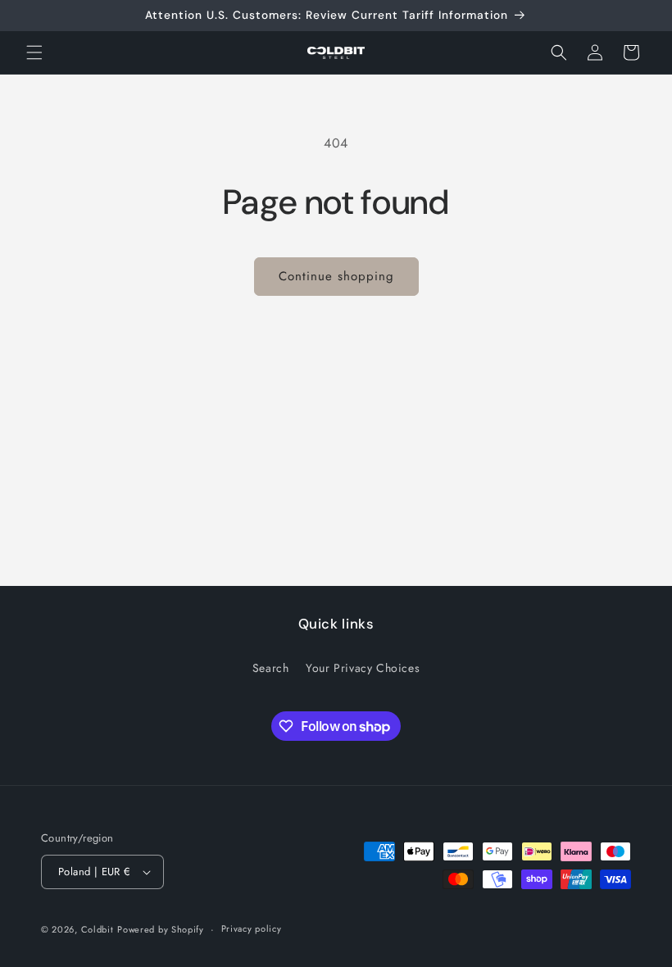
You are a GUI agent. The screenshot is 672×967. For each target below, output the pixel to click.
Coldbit (97, 929)
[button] (34, 52)
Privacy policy (251, 928)
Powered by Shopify (160, 929)
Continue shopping (336, 276)
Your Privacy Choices (363, 668)
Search (270, 668)
